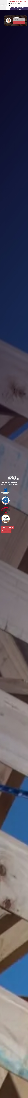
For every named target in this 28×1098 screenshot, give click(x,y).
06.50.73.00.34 (22, 5)
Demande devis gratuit (18, 8)
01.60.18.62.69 (14, 5)
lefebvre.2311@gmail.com (16, 3)
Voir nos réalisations (7, 527)
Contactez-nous (6, 531)
